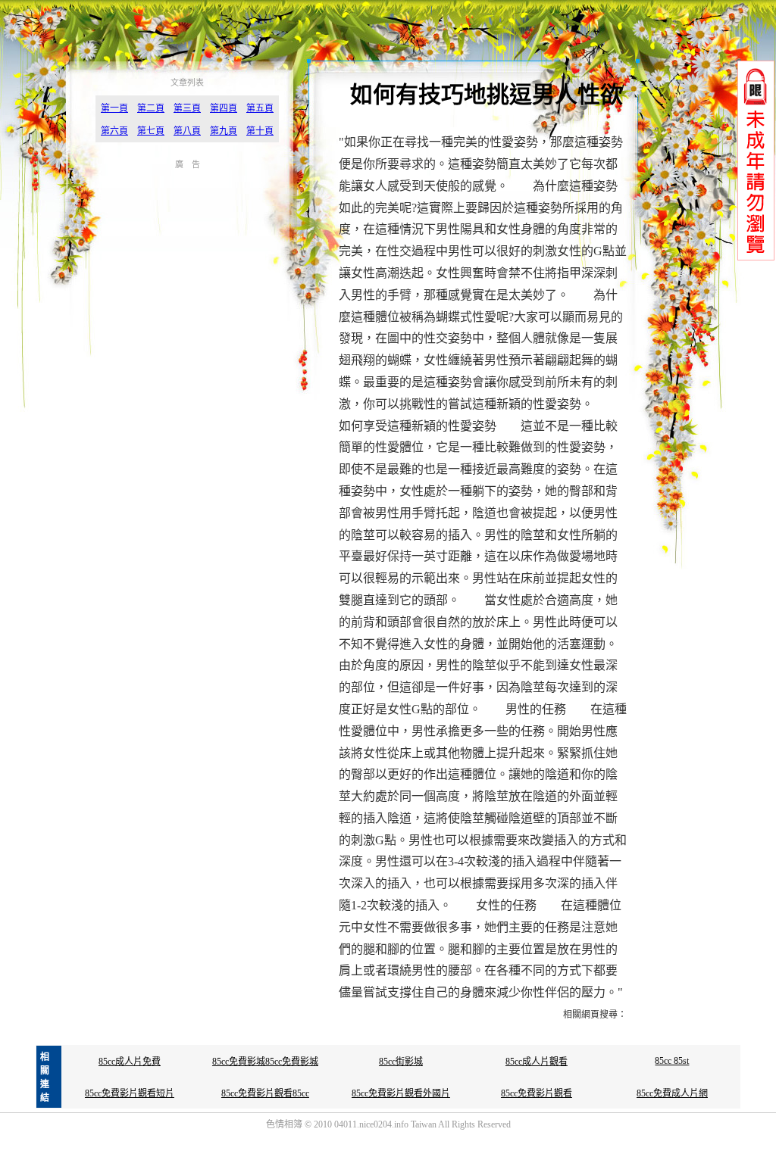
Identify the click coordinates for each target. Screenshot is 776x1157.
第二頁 (150, 108)
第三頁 (187, 108)
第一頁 (114, 108)
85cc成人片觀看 (536, 1061)
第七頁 (150, 131)
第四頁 (223, 108)
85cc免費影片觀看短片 (129, 1093)
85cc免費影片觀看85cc (265, 1093)
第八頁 (187, 131)
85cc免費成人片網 (672, 1093)
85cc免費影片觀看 (536, 1093)
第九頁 (223, 131)
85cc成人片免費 (130, 1061)
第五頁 (260, 108)
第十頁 (260, 131)
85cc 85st (672, 1061)
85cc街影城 (401, 1061)
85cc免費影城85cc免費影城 (265, 1061)
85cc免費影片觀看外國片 (401, 1093)
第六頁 (114, 131)
